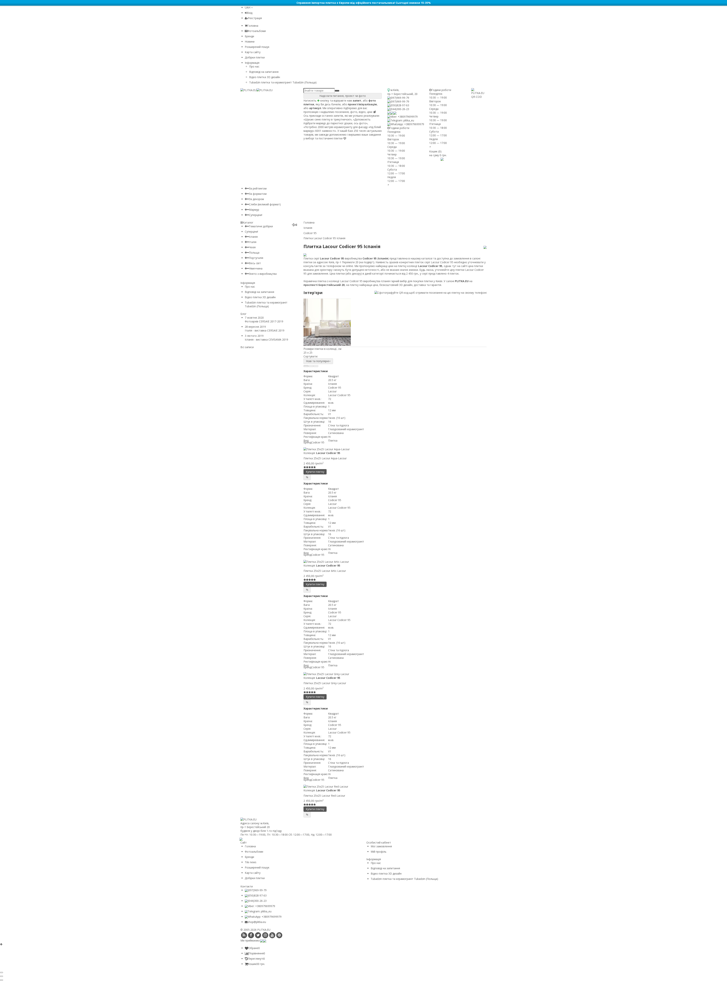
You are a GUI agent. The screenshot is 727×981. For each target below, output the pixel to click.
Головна (252, 25)
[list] (310, 366)
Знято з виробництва (263, 274)
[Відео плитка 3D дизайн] (436, 159)
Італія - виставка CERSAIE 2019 (264, 330)
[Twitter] (258, 935)
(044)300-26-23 (399, 109)
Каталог (248, 222)
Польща (254, 252)
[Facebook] (250, 935)
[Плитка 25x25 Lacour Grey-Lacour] (395, 674)
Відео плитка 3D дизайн (264, 77)
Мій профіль (378, 851)
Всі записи (247, 347)
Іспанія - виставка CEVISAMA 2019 (266, 339)
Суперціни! (255, 215)
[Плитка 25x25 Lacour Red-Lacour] (395, 787)
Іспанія (253, 236)
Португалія (256, 258)
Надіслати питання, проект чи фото (342, 96)
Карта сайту (253, 52)
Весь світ (255, 263)
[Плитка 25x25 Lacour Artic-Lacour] (395, 561)
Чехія (252, 247)
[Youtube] (272, 935)
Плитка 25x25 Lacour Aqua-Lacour (325, 458)
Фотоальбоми (256, 31)
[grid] (305, 366)
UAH (248, 7)
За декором (256, 199)
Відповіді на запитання (263, 72)
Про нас (254, 66)
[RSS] (243, 935)
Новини (249, 41)
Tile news (250, 862)
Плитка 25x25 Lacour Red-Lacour (324, 795)
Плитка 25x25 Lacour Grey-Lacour (324, 683)
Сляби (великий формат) (265, 204)
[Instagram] (265, 935)
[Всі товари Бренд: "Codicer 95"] (485, 247)
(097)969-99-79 (399, 97)
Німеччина (255, 268)
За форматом (258, 194)
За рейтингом (258, 188)
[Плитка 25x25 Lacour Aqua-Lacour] (395, 449)
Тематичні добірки (261, 226)
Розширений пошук (257, 47)
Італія (252, 242)
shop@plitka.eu (256, 922)
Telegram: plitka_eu (402, 120)
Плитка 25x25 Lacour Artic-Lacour (324, 571)
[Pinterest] (279, 935)
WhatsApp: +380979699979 (407, 124)
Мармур (254, 209)
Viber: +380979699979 (404, 116)
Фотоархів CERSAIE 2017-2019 (264, 321)
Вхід (249, 13)
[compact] (315, 366)
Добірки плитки (255, 57)
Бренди (249, 36)
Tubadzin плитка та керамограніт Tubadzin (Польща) (283, 82)
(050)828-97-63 (399, 105)
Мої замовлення (381, 846)
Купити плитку (315, 471)
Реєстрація (255, 18)
